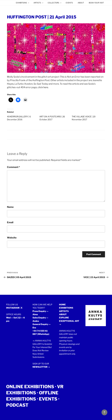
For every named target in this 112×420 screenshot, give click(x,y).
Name (10, 207)
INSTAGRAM (12, 307)
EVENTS (69, 3)
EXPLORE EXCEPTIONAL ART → (69, 320)
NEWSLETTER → (41, 367)
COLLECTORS (53, 3)
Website (11, 237)
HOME (62, 304)
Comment (13, 167)
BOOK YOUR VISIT (96, 3)
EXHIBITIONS (21, 3)
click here (43, 87)
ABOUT (81, 3)
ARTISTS (37, 3)
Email (10, 222)
